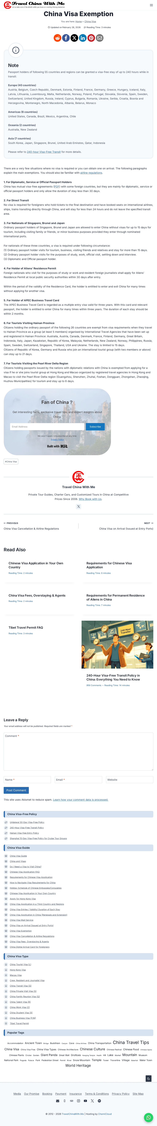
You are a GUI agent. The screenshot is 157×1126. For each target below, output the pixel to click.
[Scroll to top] (148, 1095)
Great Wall (64, 1055)
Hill (104, 1055)
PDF (56, 186)
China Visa (90, 21)
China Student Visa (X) (21, 1012)
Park (38, 1060)
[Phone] (64, 1101)
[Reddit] (57, 38)
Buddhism (55, 1043)
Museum (143, 1055)
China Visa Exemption (21, 931)
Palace (31, 1060)
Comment (12, 736)
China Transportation (99, 1043)
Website (112, 779)
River (69, 1060)
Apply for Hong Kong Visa (23, 899)
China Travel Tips (131, 1042)
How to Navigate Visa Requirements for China (33, 882)
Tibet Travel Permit (19, 1023)
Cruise (28, 1055)
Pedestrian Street (50, 1060)
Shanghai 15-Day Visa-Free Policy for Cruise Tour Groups (38, 838)
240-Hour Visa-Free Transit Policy (27, 827)
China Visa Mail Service (21, 920)
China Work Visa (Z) (20, 1007)
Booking (47, 1093)
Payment (60, 1093)
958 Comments (93, 685)
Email (60, 779)
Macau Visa (16, 975)
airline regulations (91, 172)
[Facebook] (66, 38)
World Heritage (78, 1065)
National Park (11, 1060)
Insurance (75, 1093)
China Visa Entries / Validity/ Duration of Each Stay (35, 909)
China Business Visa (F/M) (23, 1018)
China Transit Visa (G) (20, 986)
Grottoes (76, 1055)
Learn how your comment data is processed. (80, 799)
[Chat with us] (148, 1117)
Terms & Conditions (97, 1093)
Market (118, 1055)
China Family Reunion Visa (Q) (25, 996)
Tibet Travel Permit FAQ (26, 627)
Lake (110, 1055)
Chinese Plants (16, 1055)
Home (78, 21)
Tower (106, 1060)
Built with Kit (57, 446)
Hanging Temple (88, 1055)
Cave (71, 1043)
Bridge (46, 1043)
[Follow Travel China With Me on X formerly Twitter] (78, 506)
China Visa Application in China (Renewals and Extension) (38, 915)
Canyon (64, 1043)
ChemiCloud (105, 1113)
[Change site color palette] (148, 1078)
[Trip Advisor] (71, 1101)
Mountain (129, 1055)
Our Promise (31, 1093)
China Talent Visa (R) (20, 1002)
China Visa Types (46, 1049)
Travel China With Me (78, 487)
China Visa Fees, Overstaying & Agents (37, 595)
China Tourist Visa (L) (20, 964)
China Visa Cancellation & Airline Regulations (31, 526)
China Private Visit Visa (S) (23, 991)
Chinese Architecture (68, 1049)
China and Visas (18, 861)
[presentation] (117, 645)
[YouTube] (85, 1101)
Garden (36, 1055)
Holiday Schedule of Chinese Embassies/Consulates (35, 888)
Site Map (138, 1093)
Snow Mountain (81, 1060)
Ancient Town (33, 1043)
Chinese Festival (114, 1049)
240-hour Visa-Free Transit (44, 151)
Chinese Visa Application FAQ (25, 872)
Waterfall (134, 1061)
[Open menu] (150, 5)
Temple (96, 1060)
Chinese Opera (146, 1050)
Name (10, 779)
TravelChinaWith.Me (73, 1113)
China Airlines (81, 1043)
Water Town (146, 1060)
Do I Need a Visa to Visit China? (25, 866)
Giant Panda (49, 1055)
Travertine (115, 1060)
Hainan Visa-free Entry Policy (24, 833)
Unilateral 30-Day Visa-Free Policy (27, 822)
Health (99, 1055)
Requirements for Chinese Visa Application (31, 877)
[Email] (99, 38)
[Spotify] (99, 1101)
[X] (74, 38)
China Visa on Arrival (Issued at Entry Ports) (126, 526)
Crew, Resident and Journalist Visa (27, 980)
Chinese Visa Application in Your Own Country (33, 893)
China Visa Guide (18, 856)
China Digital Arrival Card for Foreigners (29, 947)
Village (126, 1060)
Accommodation (15, 1043)
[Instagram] (78, 1101)
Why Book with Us (90, 499)
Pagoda (23, 1060)
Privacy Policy (57, 439)
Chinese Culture (92, 1049)
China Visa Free (28, 1049)
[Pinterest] (91, 38)
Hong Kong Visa (18, 970)
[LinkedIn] (83, 38)
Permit (62, 1060)
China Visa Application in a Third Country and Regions (37, 904)
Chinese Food (131, 1049)
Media (17, 1093)
